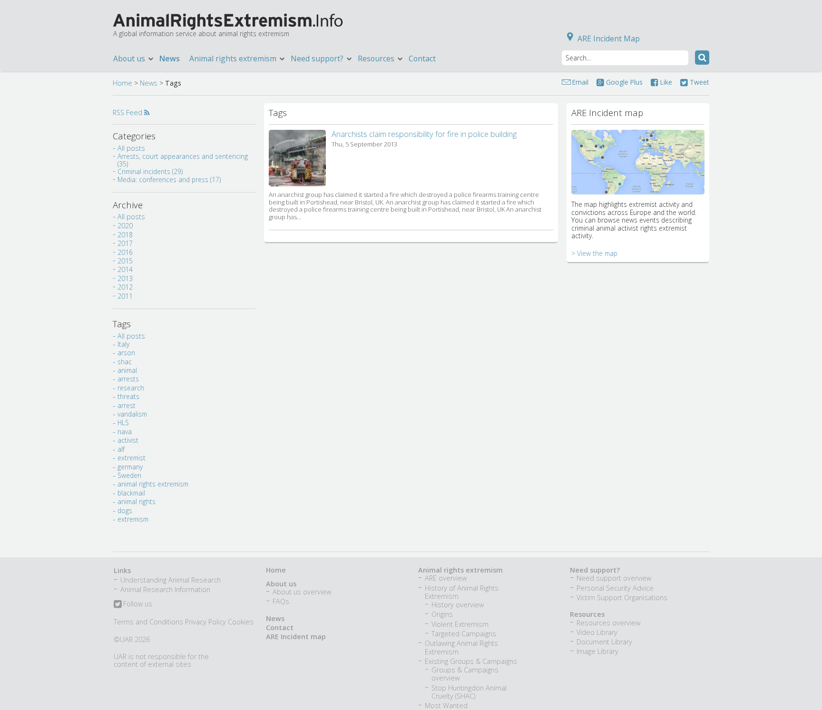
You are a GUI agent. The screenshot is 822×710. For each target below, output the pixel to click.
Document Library (604, 641)
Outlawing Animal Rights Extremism (461, 647)
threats (128, 396)
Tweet (698, 82)
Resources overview (608, 622)
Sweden (129, 475)
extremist (131, 457)
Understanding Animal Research (170, 579)
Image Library (597, 651)
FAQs (281, 601)
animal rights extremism (152, 483)
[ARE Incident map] (638, 187)
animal (127, 370)
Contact (422, 58)
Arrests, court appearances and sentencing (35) (182, 160)
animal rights (136, 501)
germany (130, 466)
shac (124, 361)
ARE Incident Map (608, 38)
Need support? (595, 569)
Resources (587, 614)
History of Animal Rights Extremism (462, 592)
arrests (128, 378)
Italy (123, 344)
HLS (123, 422)
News (169, 58)
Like (665, 82)
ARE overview (446, 578)
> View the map (594, 253)
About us (281, 583)
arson (126, 352)
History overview (457, 604)
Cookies (241, 621)
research (130, 387)
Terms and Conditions (148, 621)
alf (121, 449)
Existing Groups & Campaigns (471, 661)
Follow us (136, 604)
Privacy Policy (205, 621)
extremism (132, 519)
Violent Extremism (460, 624)
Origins (442, 614)
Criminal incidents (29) (150, 171)
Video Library (597, 632)
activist (127, 440)
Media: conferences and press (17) (169, 179)
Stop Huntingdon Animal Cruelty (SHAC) (469, 691)
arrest (126, 405)
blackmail (131, 492)
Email (580, 82)
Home (122, 83)
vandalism (132, 413)
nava (124, 431)
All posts (131, 148)
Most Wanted (446, 705)
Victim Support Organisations (622, 597)
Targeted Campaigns (463, 633)
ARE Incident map (296, 636)
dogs (124, 510)
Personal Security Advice (615, 588)
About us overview (302, 591)
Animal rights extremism (460, 569)
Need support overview (614, 578)
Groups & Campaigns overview (465, 673)
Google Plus (623, 82)
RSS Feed (128, 112)
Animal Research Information (165, 589)
